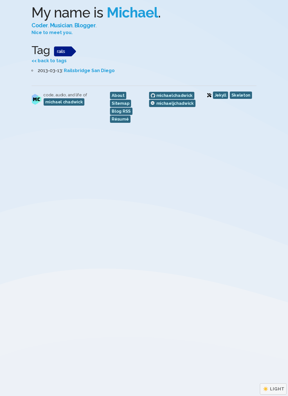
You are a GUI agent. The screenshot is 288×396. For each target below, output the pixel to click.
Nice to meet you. (52, 32)
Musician (61, 25)
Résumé (120, 119)
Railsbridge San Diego (89, 70)
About (118, 95)
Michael (132, 12)
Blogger (85, 25)
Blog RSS (121, 111)
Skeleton (241, 95)
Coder (40, 25)
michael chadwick (64, 101)
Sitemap (120, 103)
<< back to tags (49, 60)
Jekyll (220, 95)
